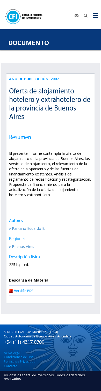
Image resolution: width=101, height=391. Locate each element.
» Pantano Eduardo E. (27, 228)
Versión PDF (23, 290)
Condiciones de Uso (19, 357)
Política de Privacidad (19, 361)
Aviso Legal (12, 352)
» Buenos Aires (21, 246)
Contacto (10, 366)
